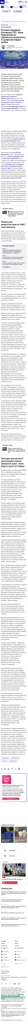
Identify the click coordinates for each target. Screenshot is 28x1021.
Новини (4, 248)
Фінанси (3, 943)
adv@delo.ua (4, 973)
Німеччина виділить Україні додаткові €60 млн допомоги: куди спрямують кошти (13, 263)
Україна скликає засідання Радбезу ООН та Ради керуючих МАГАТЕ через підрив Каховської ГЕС (16, 450)
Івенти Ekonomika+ (19, 948)
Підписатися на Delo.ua (11, 882)
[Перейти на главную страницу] (2, 2)
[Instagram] (19, 983)
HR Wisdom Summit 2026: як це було (12, 879)
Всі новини (5, 267)
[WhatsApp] (15, 769)
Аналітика (5, 957)
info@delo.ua (4, 979)
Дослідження (6, 959)
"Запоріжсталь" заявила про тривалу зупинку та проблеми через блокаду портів (13, 918)
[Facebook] (1, 769)
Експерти (5, 954)
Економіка (3, 941)
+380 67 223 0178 (5, 972)
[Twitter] (8, 769)
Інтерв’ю (19, 957)
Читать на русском (6, 27)
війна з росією (15, 758)
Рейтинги (17, 945)
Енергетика (4, 25)
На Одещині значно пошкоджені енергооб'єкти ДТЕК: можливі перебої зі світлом (13, 925)
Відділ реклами (18, 963)
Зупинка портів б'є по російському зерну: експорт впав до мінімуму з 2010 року (13, 257)
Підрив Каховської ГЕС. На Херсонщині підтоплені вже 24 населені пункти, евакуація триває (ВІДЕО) (16, 214)
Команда (3, 963)
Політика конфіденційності (5, 966)
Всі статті (12, 856)
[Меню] (26, 2)
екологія (4, 761)
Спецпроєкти (4, 948)
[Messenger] (19, 769)
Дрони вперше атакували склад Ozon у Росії (12, 913)
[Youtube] (14, 983)
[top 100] (6, 2)
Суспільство (4, 945)
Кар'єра (16, 943)
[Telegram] (4, 769)
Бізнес (16, 941)
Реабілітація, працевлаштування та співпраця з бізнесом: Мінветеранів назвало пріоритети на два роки (11, 251)
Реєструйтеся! (11, 798)
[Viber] (12, 769)
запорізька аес (13, 761)
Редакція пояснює (21, 959)
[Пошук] (22, 2)
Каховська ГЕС (5, 758)
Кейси (18, 954)
